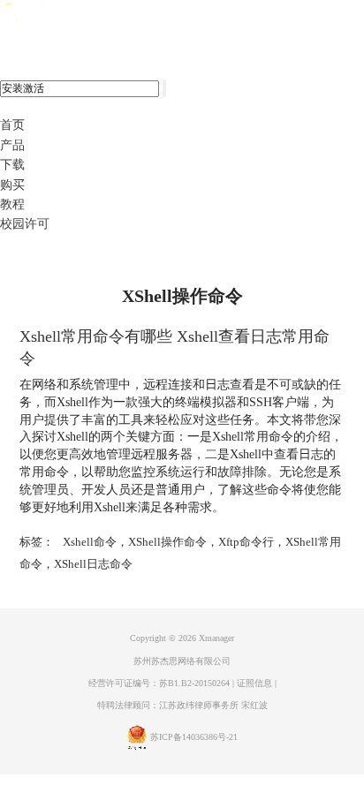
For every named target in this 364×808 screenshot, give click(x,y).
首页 (12, 125)
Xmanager (216, 638)
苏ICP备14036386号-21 (194, 738)
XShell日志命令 (93, 563)
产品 (12, 145)
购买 (12, 185)
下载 (12, 164)
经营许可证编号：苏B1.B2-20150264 (159, 683)
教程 (12, 204)
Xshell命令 (90, 541)
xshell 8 (86, 18)
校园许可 (24, 223)
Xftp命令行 (246, 541)
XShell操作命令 (167, 541)
